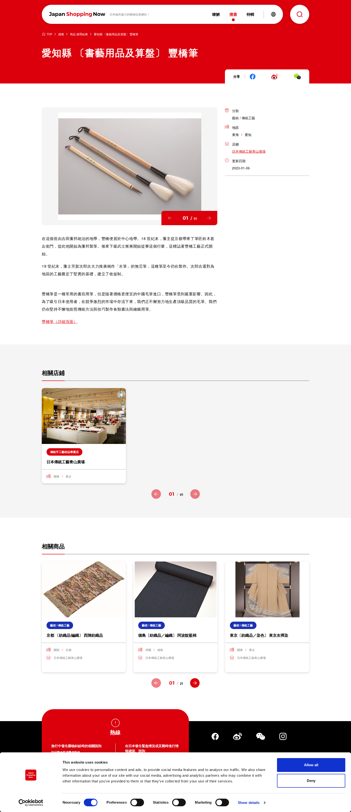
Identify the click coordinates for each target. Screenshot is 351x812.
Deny (311, 781)
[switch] (137, 802)
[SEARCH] (299, 14)
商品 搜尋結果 (79, 34)
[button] (169, 218)
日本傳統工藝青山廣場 (249, 151)
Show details (249, 803)
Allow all (311, 765)
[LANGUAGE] (273, 14)
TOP (49, 34)
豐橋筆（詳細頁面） (60, 321)
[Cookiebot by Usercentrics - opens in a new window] (31, 802)
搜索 (61, 34)
